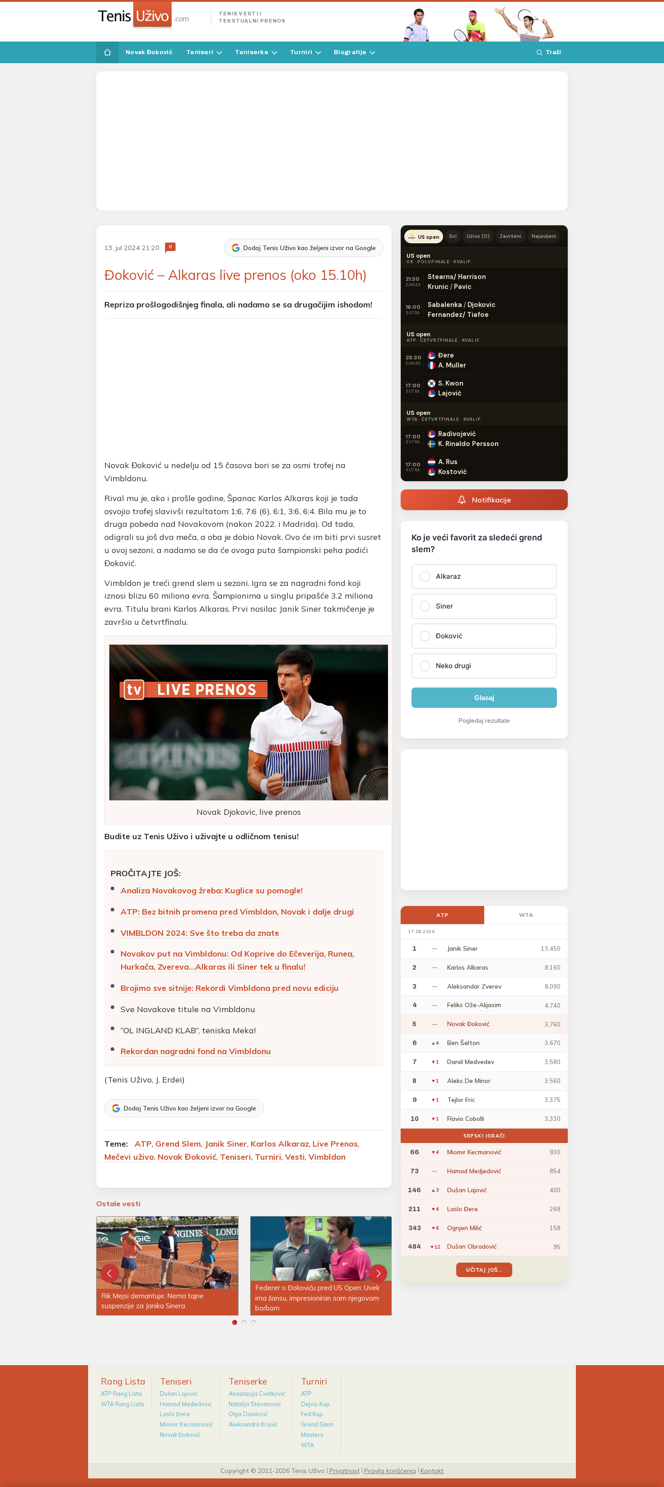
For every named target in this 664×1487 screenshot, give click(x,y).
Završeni (510, 236)
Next (378, 1273)
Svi (452, 236)
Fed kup (312, 1413)
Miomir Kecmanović (186, 1424)
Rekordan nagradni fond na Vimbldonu (196, 1051)
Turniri (301, 52)
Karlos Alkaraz (280, 1143)
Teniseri (199, 52)
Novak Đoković (149, 52)
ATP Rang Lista (121, 1393)
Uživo (478, 236)
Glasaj (484, 698)
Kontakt (432, 1470)
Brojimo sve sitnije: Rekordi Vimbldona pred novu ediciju (230, 988)
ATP (143, 1143)
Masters (312, 1434)
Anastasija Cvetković (257, 1393)
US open (428, 237)
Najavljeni (544, 236)
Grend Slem (178, 1143)
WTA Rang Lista (122, 1404)
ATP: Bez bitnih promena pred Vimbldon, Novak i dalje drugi (237, 911)
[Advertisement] (332, 141)
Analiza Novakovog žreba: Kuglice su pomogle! (212, 890)
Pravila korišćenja (390, 1470)
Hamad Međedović (186, 1404)
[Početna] (107, 52)
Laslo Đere (175, 1413)
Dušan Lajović (178, 1393)
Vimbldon (327, 1157)
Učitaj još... (484, 1269)
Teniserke (251, 52)
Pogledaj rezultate (484, 720)
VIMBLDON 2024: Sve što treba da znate (200, 933)
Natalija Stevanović (255, 1404)
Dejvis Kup (315, 1404)
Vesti (295, 1157)
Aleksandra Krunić (253, 1424)
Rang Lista (123, 1381)
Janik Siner (226, 1143)
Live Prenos (335, 1143)
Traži (553, 52)
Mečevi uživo (129, 1157)
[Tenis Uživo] (149, 15)
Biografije (350, 52)
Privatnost (344, 1470)
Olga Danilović (248, 1413)
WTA (526, 914)
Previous (110, 1273)
